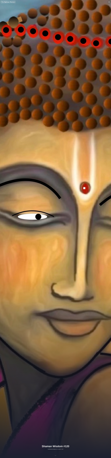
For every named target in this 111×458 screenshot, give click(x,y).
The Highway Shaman (8, 2)
